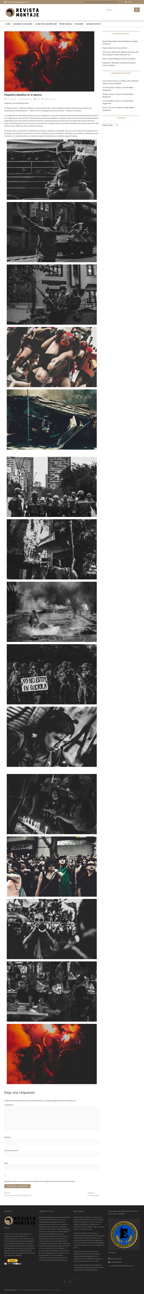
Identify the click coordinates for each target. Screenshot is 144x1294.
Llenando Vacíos (93, 24)
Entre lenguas (65, 24)
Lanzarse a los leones (22, 24)
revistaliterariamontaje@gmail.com (17, 2)
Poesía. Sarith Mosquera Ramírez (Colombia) (118, 59)
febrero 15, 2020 (11, 99)
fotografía (53, 99)
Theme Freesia (29, 1290)
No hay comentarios (25, 99)
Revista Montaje (10, 1290)
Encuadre (79, 24)
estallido (46, 99)
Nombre (7, 1137)
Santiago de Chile (116, 1259)
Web (6, 1163)
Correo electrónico (11, 1150)
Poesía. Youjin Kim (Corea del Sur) (114, 48)
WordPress (37, 1290)
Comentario (9, 1105)
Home (7, 24)
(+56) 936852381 (116, 1262)
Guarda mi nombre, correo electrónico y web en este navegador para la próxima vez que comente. (39, 1181)
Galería (38, 99)
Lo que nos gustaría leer (46, 24)
